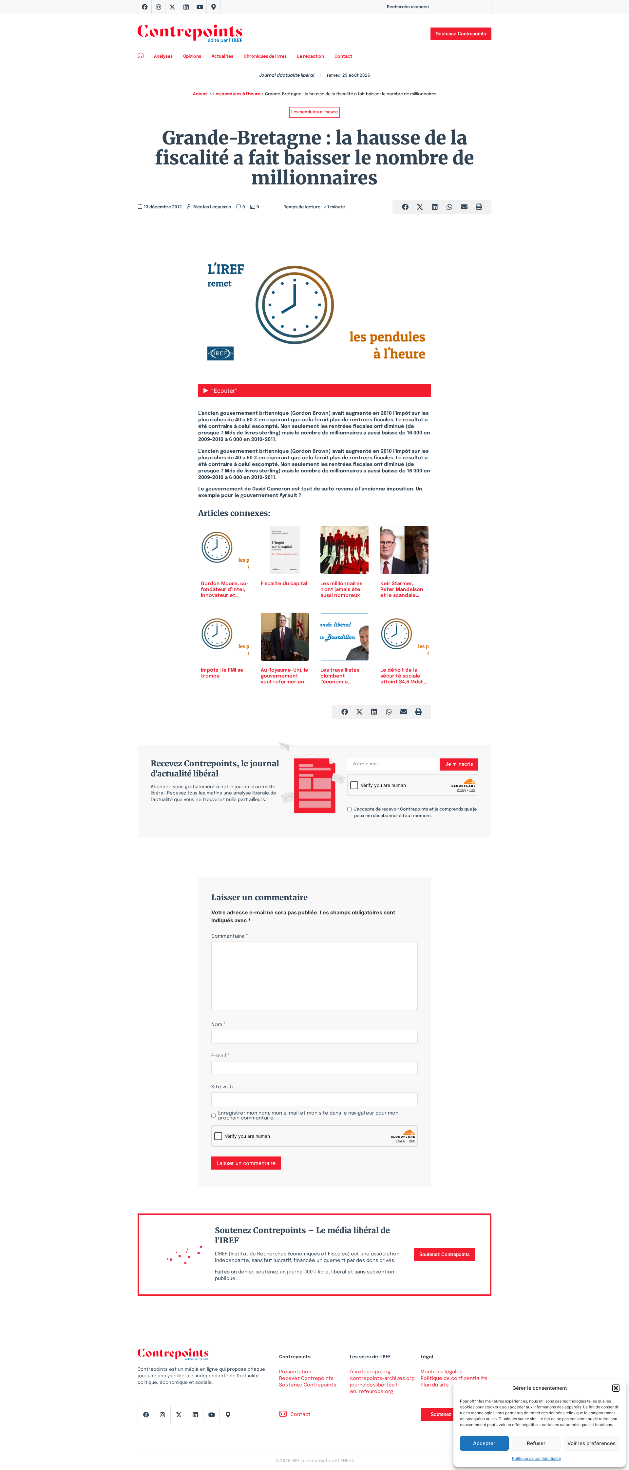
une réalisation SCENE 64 (328, 1461)
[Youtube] (200, 7)
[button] (616, 1388)
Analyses (163, 56)
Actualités (222, 56)
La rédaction (310, 56)
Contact (343, 56)
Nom (218, 1024)
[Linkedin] (186, 7)
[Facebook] (145, 7)
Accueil (201, 94)
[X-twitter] (172, 7)
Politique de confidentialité (536, 1458)
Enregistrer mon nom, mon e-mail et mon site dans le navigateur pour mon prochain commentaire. (308, 1116)
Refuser (536, 1443)
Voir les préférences (591, 1443)
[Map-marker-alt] (213, 7)
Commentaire (229, 936)
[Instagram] (158, 7)
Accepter (484, 1443)
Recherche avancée (408, 7)
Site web (222, 1087)
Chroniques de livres (265, 56)
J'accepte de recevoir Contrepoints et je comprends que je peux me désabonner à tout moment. (415, 812)
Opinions (192, 56)
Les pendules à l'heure (236, 94)
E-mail (220, 1056)
